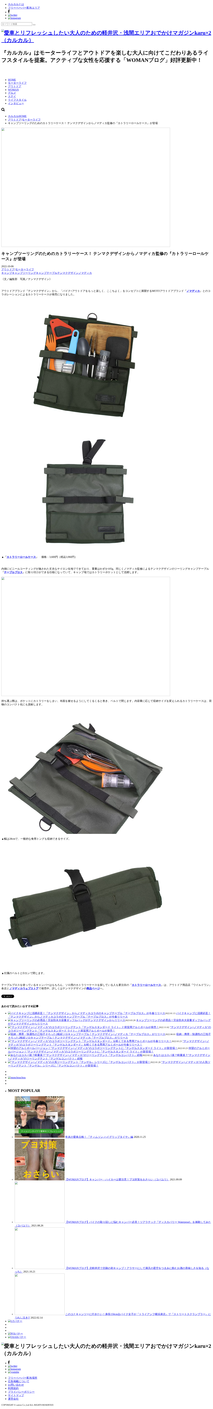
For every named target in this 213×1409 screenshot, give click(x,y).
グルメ (12, 92)
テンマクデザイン (68, 273)
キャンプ (6, 273)
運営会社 (13, 1398)
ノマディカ (85, 273)
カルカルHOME (17, 116)
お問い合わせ (16, 1384)
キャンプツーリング (24, 273)
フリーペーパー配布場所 (22, 1377)
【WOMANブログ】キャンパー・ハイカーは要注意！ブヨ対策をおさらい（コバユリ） (117, 1179)
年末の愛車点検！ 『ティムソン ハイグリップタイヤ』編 (99, 1136)
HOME (12, 79)
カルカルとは (16, 4)
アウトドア (14, 86)
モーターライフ (17, 82)
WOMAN (13, 89)
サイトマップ (16, 1395)
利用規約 (13, 1388)
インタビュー (16, 103)
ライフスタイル (17, 99)
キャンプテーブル (46, 273)
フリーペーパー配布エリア (24, 7)
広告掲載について (18, 1381)
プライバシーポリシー (21, 1391)
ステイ (12, 96)
